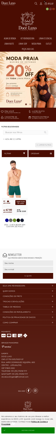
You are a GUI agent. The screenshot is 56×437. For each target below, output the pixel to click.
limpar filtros (45, 145)
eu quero (28, 276)
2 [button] (30, 104)
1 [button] (26, 104)
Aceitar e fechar (28, 430)
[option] (28, 80)
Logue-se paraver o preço (20, 202)
